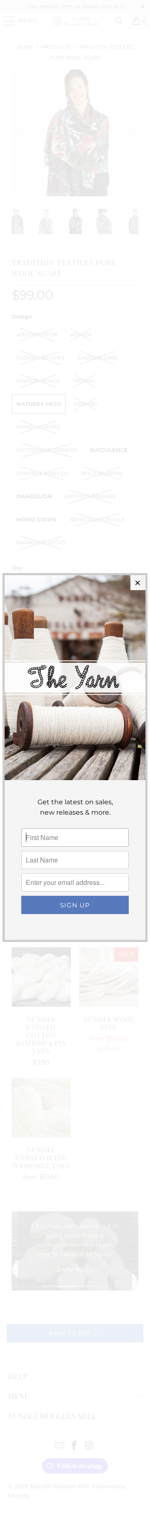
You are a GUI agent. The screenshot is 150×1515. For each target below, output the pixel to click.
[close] (137, 582)
